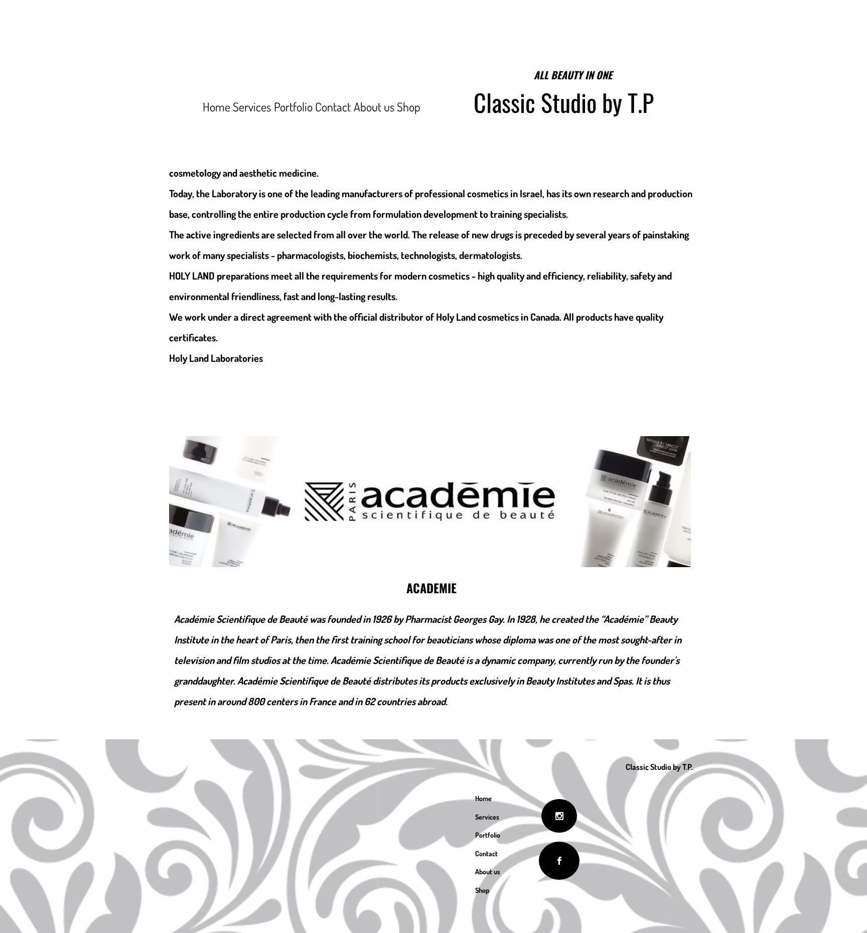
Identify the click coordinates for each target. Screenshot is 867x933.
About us (487, 871)
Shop (482, 890)
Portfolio (487, 835)
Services (487, 817)
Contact (486, 853)
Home (483, 798)
